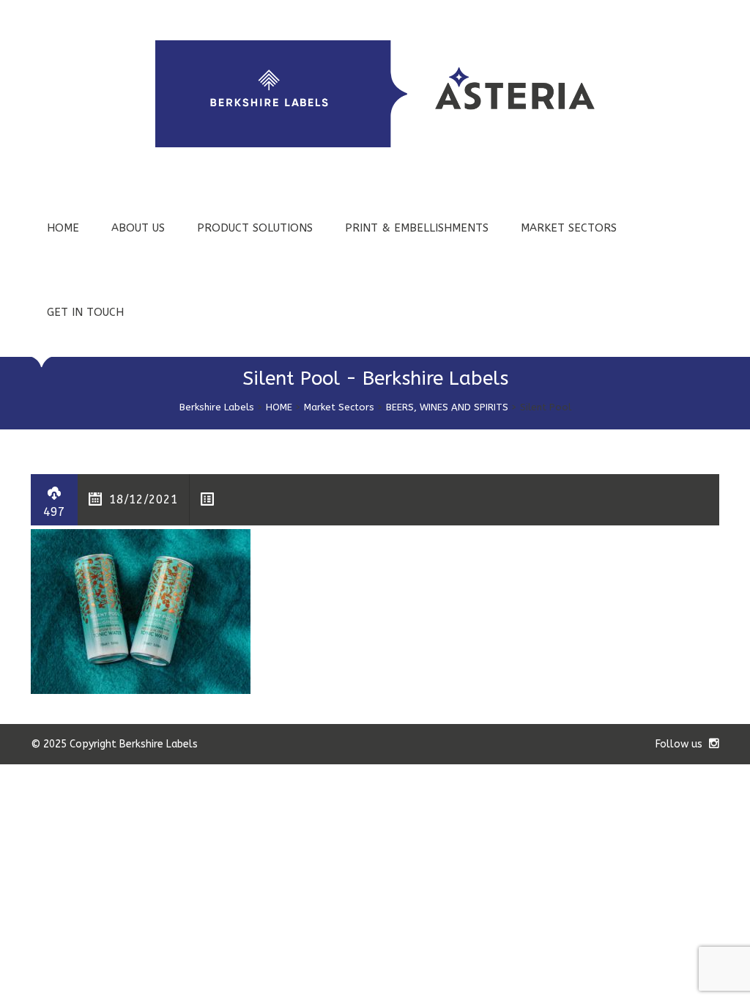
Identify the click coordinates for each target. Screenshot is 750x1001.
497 (54, 512)
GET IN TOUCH (85, 312)
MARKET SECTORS (569, 227)
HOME (63, 227)
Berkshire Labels (216, 407)
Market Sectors (339, 407)
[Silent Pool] (140, 611)
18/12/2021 (143, 499)
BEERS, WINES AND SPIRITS (447, 407)
